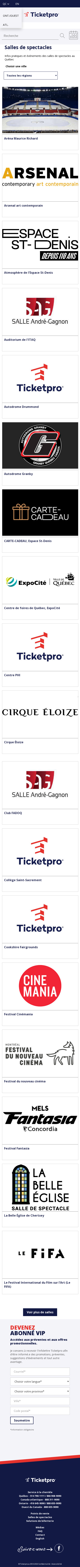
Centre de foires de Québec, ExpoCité (32, 608)
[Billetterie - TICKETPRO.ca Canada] (40, 1486)
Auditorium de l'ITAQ (20, 340)
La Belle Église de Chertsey (24, 1215)
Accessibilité (57, 1564)
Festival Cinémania (18, 1014)
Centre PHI (12, 675)
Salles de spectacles (40, 1517)
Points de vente (40, 1513)
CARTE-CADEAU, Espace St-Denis (28, 541)
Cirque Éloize (13, 742)
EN (17, 4)
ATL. (5, 24)
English (40, 1538)
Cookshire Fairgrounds (21, 947)
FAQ (40, 1531)
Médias (40, 1527)
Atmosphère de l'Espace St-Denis (28, 273)
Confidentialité (44, 1564)
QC (5, 4)
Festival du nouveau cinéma (25, 1081)
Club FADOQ (13, 813)
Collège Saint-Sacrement (23, 880)
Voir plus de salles (40, 1312)
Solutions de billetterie (40, 1521)
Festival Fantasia (16, 1148)
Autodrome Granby (18, 474)
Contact (40, 1534)
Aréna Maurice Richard (21, 138)
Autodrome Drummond (21, 407)
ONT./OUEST (11, 15)
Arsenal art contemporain (23, 205)
